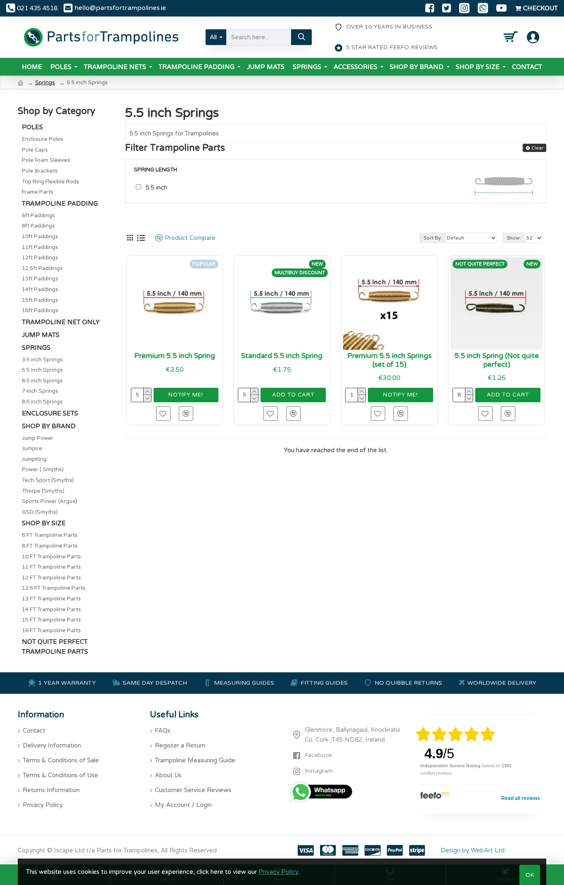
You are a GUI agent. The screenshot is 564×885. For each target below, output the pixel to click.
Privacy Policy (278, 872)
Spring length (155, 169)
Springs (45, 82)
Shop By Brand (49, 426)
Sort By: (433, 238)
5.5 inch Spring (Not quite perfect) (497, 360)
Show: (514, 238)
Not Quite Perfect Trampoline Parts (55, 646)
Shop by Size (44, 523)
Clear (537, 148)
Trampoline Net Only (61, 322)
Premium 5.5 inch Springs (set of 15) (389, 360)
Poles (32, 127)
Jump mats (40, 335)
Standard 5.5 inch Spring (281, 356)
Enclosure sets (50, 413)
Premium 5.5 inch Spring (174, 356)
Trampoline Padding (60, 203)
